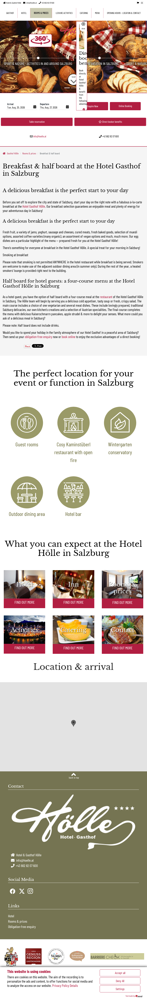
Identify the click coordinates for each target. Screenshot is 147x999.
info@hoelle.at (31, 2)
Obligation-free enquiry (22, 926)
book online (68, 336)
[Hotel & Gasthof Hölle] (73, 31)
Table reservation (37, 121)
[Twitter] (21, 891)
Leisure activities (64, 12)
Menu (97, 12)
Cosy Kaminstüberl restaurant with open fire (73, 452)
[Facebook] (12, 891)
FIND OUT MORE (25, 602)
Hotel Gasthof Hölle (33, 206)
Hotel (24, 12)
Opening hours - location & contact (124, 12)
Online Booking (125, 106)
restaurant (106, 297)
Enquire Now (92, 106)
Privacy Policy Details (65, 985)
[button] (13, 52)
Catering (84, 12)
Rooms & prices (41, 12)
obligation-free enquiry (38, 336)
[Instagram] (30, 891)
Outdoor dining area (27, 514)
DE (142, 2)
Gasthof (10, 12)
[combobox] (21, 107)
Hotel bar (73, 514)
